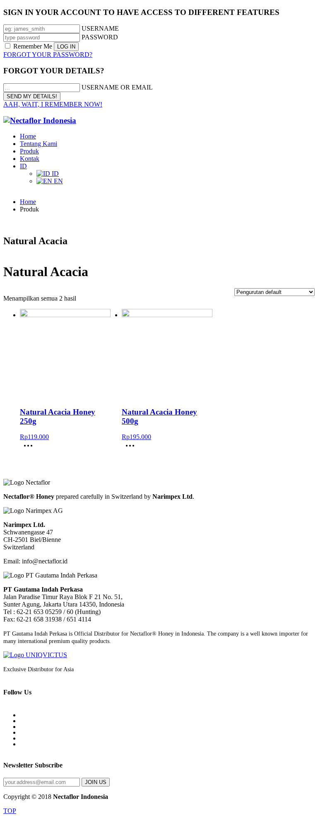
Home (28, 201)
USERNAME (100, 28)
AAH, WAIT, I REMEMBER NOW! (52, 104)
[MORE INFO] (30, 448)
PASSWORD (100, 37)
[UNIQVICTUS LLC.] (159, 655)
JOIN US (95, 782)
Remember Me (33, 46)
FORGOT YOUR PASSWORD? (47, 54)
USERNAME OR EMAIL (117, 87)
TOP (9, 810)
